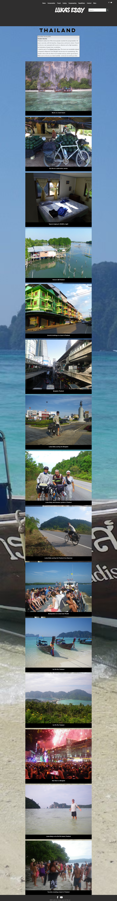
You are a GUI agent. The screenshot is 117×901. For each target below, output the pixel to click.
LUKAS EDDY (69, 10)
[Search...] (107, 10)
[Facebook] (109, 2)
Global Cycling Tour (54, 49)
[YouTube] (111, 2)
